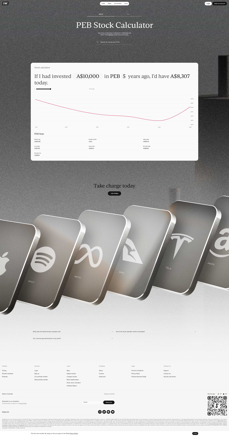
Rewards (5, 376)
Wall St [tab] (101, 14)
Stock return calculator (74, 382)
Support (166, 370)
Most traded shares (73, 379)
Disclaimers (21, 425)
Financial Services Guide (138, 376)
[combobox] (116, 43)
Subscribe (109, 402)
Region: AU (5, 412)
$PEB (111, 35)
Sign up (36, 373)
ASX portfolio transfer (41, 379)
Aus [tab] (128, 14)
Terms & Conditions (137, 370)
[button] (73, 331)
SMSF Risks (220, 420)
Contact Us (167, 373)
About (101, 370)
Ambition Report (72, 385)
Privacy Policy (135, 373)
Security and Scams (170, 376)
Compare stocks (72, 376)
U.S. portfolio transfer (41, 376)
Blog (68, 370)
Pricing (4, 370)
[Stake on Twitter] (104, 412)
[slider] (50, 89)
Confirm (195, 433)
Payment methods (7, 373)
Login (208, 3)
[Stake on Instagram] (100, 412)
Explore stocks (71, 373)
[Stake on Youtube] (112, 412)
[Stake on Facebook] (108, 412)
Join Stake (114, 193)
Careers (101, 373)
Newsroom (102, 376)
